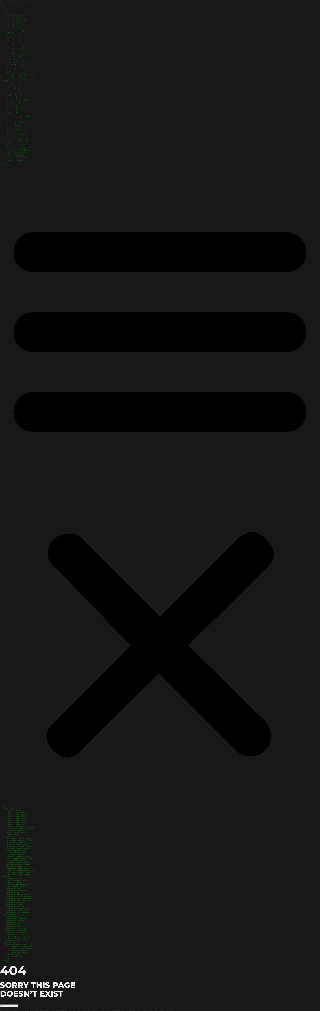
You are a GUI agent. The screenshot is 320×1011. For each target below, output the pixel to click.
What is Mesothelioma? (14, 121)
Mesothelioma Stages (13, 129)
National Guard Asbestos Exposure (18, 73)
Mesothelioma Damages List (15, 111)
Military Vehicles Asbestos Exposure (18, 53)
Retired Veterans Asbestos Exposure (18, 79)
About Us (6, 165)
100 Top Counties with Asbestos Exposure (20, 33)
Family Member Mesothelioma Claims (18, 105)
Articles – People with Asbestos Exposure (20, 153)
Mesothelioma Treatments (15, 131)
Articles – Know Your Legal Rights (17, 157)
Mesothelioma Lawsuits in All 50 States (19, 101)
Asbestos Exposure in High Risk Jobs (18, 19)
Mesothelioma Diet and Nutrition (17, 135)
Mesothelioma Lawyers (14, 93)
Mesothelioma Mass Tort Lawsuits (17, 115)
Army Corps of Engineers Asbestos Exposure (21, 61)
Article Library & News (10, 147)
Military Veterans (8, 41)
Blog (8, 163)
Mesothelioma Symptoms (15, 127)
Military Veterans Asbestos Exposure (18, 43)
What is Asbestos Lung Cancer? (17, 139)
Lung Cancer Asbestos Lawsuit (16, 95)
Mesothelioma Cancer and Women (17, 137)
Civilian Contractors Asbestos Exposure (19, 63)
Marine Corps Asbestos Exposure (17, 67)
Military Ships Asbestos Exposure (17, 49)
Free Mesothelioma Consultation (17, 89)
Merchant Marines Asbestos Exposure (18, 69)
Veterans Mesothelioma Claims (16, 55)
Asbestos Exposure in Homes (16, 29)
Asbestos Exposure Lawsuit (15, 15)
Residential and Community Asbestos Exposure (21, 31)
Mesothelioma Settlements (15, 109)
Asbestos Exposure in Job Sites (17, 21)
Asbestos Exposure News (15, 161)
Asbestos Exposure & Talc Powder (17, 143)
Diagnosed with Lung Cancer (16, 125)
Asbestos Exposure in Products (16, 17)
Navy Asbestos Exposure (14, 71)
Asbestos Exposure (9, 13)
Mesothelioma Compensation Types (18, 99)
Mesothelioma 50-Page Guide (16, 149)
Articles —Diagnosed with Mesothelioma (19, 151)
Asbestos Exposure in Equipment (17, 23)
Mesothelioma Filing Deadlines (16, 107)
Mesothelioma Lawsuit (14, 83)
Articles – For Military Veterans (16, 155)
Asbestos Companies (13, 39)
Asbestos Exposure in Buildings (16, 25)
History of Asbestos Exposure (16, 37)
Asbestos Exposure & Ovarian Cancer (18, 141)
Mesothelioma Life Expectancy (16, 133)
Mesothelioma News (13, 159)
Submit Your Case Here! (14, 87)
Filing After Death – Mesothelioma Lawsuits (20, 103)
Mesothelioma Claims (13, 97)
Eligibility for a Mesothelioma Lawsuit (18, 113)
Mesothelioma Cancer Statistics (17, 145)
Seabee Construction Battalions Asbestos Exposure (23, 75)
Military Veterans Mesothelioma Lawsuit (19, 45)
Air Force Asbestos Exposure (16, 57)
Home (5, 11)
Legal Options (7, 81)
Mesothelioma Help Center (8, 3)
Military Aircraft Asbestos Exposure (18, 47)
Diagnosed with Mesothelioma (16, 123)
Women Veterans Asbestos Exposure (18, 77)
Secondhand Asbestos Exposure (17, 35)
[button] (160, 486)
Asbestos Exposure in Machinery (17, 27)
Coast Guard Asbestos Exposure (17, 65)
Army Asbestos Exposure (15, 59)
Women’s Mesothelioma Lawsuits (17, 85)
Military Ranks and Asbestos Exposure (19, 51)
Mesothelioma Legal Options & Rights (18, 117)
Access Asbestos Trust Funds (16, 91)
